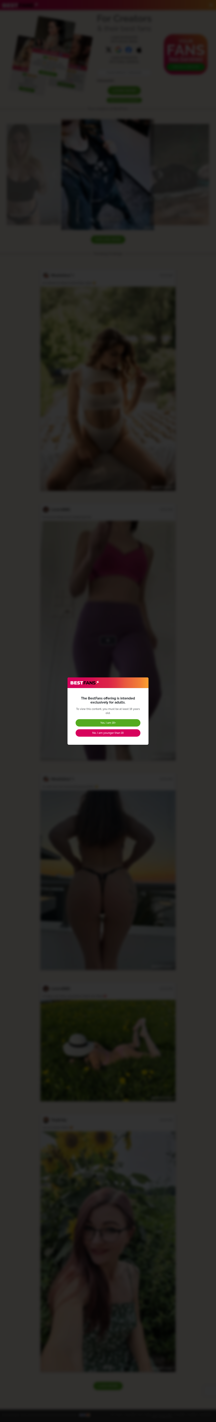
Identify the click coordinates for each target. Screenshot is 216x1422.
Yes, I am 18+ (108, 722)
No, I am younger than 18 (108, 732)
